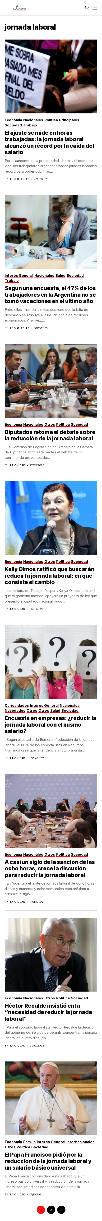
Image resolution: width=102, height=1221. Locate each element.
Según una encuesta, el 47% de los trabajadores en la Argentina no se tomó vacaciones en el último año (50, 294)
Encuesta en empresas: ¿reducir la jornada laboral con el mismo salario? (50, 724)
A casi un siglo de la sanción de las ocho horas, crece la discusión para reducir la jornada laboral (50, 868)
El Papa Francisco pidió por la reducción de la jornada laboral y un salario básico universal (48, 1161)
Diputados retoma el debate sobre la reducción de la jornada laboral (50, 435)
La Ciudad (17, 465)
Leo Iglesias (19, 179)
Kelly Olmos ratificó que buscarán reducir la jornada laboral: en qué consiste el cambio (49, 576)
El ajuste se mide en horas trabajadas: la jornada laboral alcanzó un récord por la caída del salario (49, 143)
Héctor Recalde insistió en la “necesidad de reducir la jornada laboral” (48, 1012)
